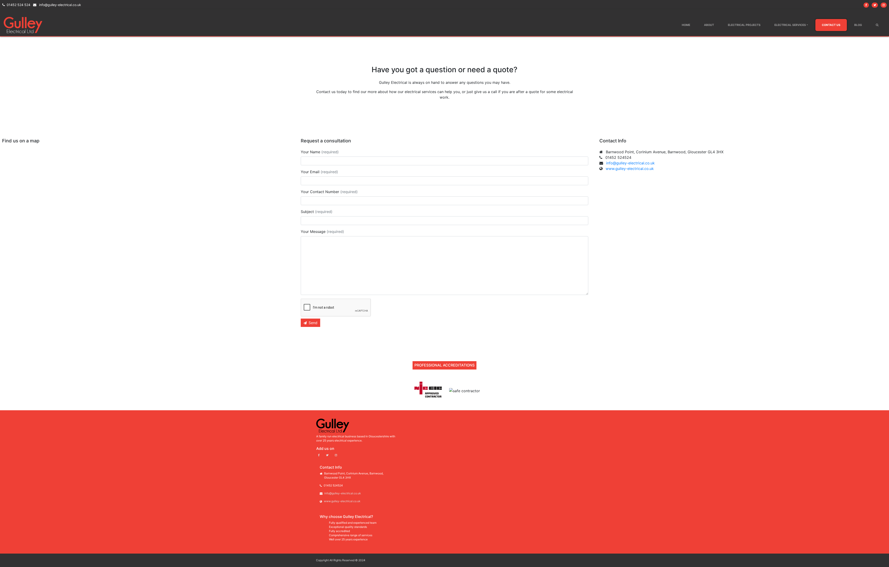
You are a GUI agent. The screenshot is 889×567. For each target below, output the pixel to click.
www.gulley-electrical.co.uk (630, 168)
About (709, 25)
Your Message (322, 231)
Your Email (319, 171)
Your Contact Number (329, 191)
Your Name (320, 152)
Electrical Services (790, 25)
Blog (858, 25)
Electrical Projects (744, 25)
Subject (316, 211)
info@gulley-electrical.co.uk (59, 5)
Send (313, 322)
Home (686, 25)
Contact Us (831, 25)
